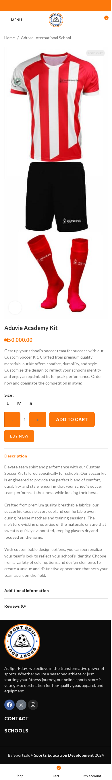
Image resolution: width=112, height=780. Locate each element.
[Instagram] (33, 705)
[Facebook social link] (52, 5)
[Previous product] (90, 37)
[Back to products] (97, 37)
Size (8, 395)
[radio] (7, 403)
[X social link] (59, 5)
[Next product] (104, 37)
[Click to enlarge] (15, 307)
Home (9, 37)
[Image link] (22, 641)
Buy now (19, 436)
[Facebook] (9, 705)
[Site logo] (56, 19)
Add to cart (72, 419)
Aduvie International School (46, 37)
